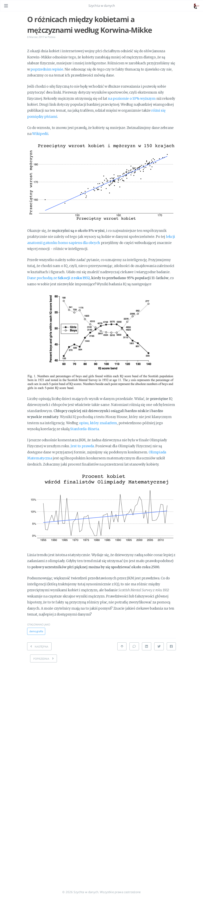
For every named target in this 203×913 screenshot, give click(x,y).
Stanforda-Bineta (84, 429)
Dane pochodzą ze (58, 278)
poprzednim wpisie (47, 69)
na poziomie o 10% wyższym (132, 98)
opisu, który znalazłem (98, 423)
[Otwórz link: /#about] (196, 6)
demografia (36, 631)
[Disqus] (101, 716)
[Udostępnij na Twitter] (159, 646)
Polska (52, 37)
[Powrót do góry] (121, 646)
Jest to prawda (82, 446)
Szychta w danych (101, 5)
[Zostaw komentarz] (134, 646)
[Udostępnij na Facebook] (171, 646)
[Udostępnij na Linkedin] (146, 646)
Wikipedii (40, 134)
